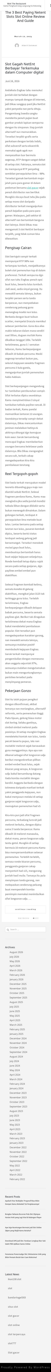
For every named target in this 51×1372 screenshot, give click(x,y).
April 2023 (15, 1129)
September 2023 (18, 1106)
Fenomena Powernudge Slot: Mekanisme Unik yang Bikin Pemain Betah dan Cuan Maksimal (25, 1255)
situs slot (13, 1306)
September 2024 (18, 1052)
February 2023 (17, 1138)
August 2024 (16, 1056)
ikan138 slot (14, 1279)
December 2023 (18, 1092)
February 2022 (17, 1179)
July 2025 (14, 1006)
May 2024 (15, 1070)
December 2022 (18, 1147)
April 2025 (15, 1020)
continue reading (25, 909)
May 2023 (15, 1124)
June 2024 (15, 1065)
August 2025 (16, 1002)
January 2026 (16, 979)
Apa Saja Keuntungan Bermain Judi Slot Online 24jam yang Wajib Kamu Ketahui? (23, 1229)
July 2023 (14, 1115)
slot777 (12, 1343)
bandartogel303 (17, 1297)
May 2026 (15, 961)
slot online (14, 1325)
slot (10, 1288)
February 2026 (17, 974)
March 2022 (16, 1174)
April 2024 (15, 1074)
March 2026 (16, 970)
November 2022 (18, 1152)
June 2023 (15, 1120)
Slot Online (23, 918)
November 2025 (18, 988)
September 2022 (18, 1161)
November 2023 (18, 1097)
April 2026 (15, 965)
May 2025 (15, 1015)
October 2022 (17, 1156)
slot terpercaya (16, 1334)
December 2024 (18, 1038)
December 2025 (18, 984)
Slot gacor (13, 1352)
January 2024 (16, 1088)
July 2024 (14, 1061)
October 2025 (17, 993)
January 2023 (16, 1142)
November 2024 (18, 1043)
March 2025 (16, 1024)
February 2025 (17, 1029)
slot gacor (32, 187)
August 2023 (16, 1111)
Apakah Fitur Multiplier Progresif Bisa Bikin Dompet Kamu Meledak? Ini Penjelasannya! (22, 1202)
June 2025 (15, 1011)
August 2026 (16, 952)
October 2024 (17, 1047)
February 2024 (17, 1083)
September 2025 (18, 997)
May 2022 (15, 1165)
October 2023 (17, 1102)
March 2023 (16, 1133)
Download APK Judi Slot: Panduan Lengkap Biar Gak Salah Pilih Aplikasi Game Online (25, 1242)
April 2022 (15, 1170)
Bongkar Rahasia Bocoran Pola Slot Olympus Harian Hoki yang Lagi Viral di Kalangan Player (23, 1215)
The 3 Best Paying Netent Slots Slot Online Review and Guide (25, 16)
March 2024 (16, 1079)
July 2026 (14, 956)
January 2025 (16, 1033)
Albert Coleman (29, 45)
